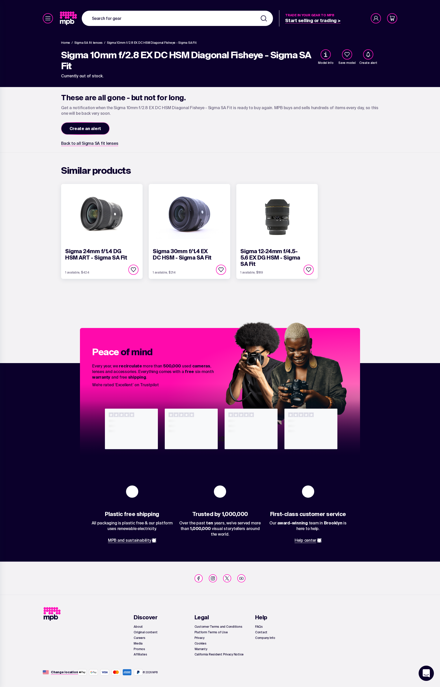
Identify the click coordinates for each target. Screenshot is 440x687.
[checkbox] (347, 54)
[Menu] (48, 18)
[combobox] (177, 18)
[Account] (376, 18)
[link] (69, 18)
